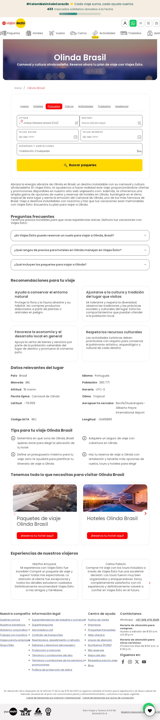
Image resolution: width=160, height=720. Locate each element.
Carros (82, 33)
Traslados (134, 33)
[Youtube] (144, 662)
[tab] (24, 106)
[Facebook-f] (123, 662)
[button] (15, 514)
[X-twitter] (137, 662)
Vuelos (60, 33)
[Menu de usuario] (125, 23)
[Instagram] (130, 662)
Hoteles (38, 33)
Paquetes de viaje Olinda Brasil (38, 521)
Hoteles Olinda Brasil (112, 518)
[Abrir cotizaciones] (149, 710)
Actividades (103, 34)
